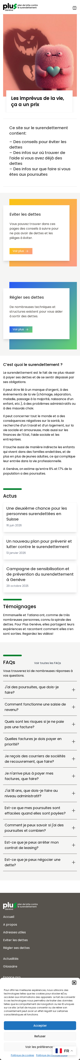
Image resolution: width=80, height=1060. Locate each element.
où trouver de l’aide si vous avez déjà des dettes (37, 158)
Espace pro (12, 977)
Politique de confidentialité (51, 1055)
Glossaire (10, 966)
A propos (10, 924)
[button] (74, 983)
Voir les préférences (40, 1047)
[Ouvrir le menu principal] (74, 8)
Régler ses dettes (16, 948)
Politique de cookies (22, 1055)
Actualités (10, 958)
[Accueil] (40, 903)
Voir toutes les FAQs (47, 663)
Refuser (40, 1036)
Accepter (40, 1026)
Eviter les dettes (15, 940)
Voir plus (19, 251)
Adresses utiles (14, 932)
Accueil (8, 917)
